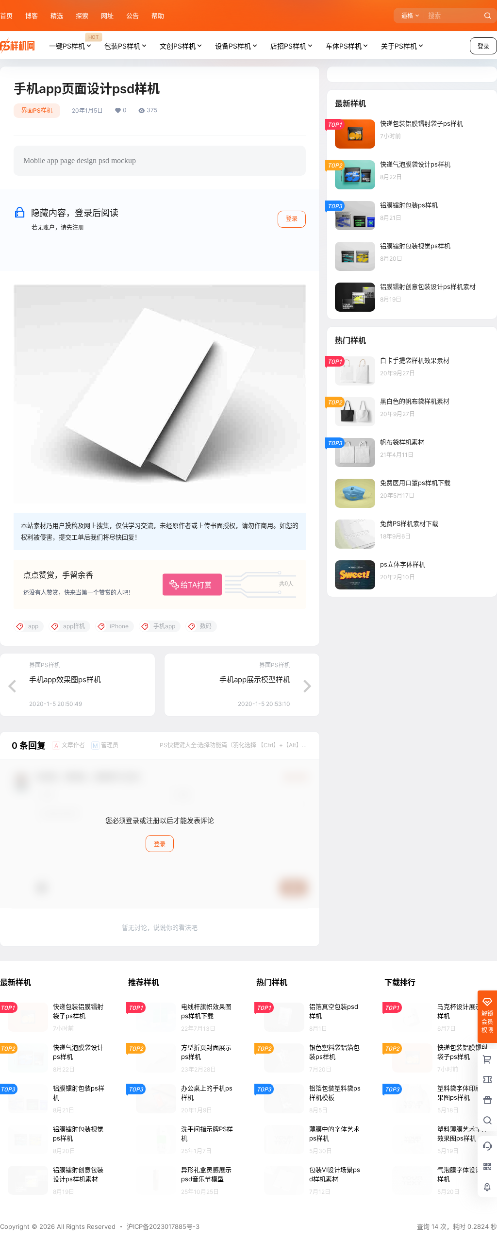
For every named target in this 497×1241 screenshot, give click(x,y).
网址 (107, 15)
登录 (292, 218)
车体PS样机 (344, 46)
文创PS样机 (178, 46)
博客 (31, 15)
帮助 (157, 15)
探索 (82, 15)
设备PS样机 (233, 46)
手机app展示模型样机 (254, 679)
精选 (56, 15)
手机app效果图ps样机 (65, 679)
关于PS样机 (399, 46)
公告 (132, 15)
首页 (6, 15)
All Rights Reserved (85, 1226)
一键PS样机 (74, 42)
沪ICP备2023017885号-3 (163, 1226)
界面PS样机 (36, 110)
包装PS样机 (122, 46)
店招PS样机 (288, 46)
